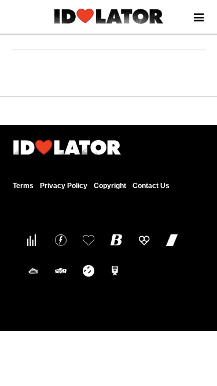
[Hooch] (141, 240)
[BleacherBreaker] (114, 240)
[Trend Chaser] (169, 240)
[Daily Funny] (86, 270)
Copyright (110, 186)
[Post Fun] (86, 240)
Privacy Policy (63, 186)
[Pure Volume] (30, 240)
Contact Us (151, 186)
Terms (23, 186)
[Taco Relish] (30, 270)
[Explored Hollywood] (114, 270)
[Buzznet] (58, 240)
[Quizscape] (58, 270)
